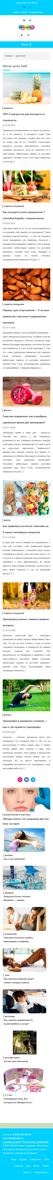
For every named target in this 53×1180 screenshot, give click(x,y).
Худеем (22, 1159)
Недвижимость (42, 1172)
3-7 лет (8, 1095)
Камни (24, 12)
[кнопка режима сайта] (22, 34)
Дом (28, 1166)
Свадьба (19, 1166)
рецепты (8, 108)
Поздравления (35, 12)
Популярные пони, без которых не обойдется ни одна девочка (17, 1100)
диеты (7, 520)
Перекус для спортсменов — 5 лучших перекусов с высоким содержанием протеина (26, 316)
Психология (35, 1159)
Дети (46, 1159)
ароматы (9, 893)
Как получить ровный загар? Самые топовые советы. (19, 980)
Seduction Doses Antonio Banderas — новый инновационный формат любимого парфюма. (17, 898)
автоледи (10, 1016)
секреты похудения (14, 206)
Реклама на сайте (12, 1142)
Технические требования (35, 1142)
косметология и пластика (17, 814)
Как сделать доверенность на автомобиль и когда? (18, 1022)
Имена (16, 12)
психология (11, 934)
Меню (25, 44)
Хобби (46, 1166)
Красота (27, 1172)
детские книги (12, 1057)
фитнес (8, 410)
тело (7, 975)
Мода (13, 1159)
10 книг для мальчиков (16, 1061)
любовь (9, 855)
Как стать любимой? (14, 859)
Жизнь (37, 1166)
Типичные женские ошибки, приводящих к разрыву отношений (18, 939)
